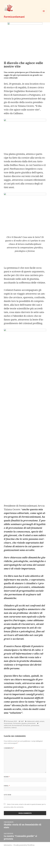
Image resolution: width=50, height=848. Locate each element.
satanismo (7, 728)
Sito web (7, 795)
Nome (7, 777)
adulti (37, 721)
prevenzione (31, 723)
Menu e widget (43, 13)
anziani (42, 721)
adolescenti (7, 725)
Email (7, 786)
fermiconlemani (17, 725)
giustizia (24, 723)
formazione (26, 725)
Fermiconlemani (14, 16)
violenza (14, 728)
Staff (21, 721)
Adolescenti (31, 721)
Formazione (17, 723)
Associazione (8, 723)
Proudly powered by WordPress (24, 845)
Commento (9, 748)
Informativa (8, 845)
